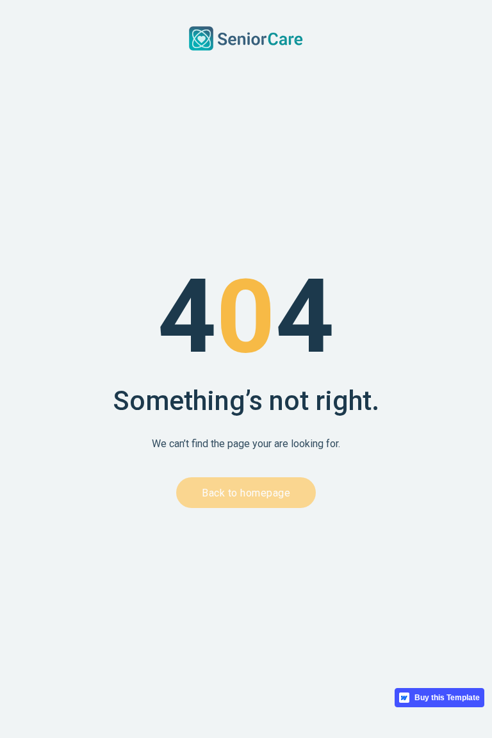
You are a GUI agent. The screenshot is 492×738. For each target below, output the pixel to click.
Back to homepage (246, 493)
